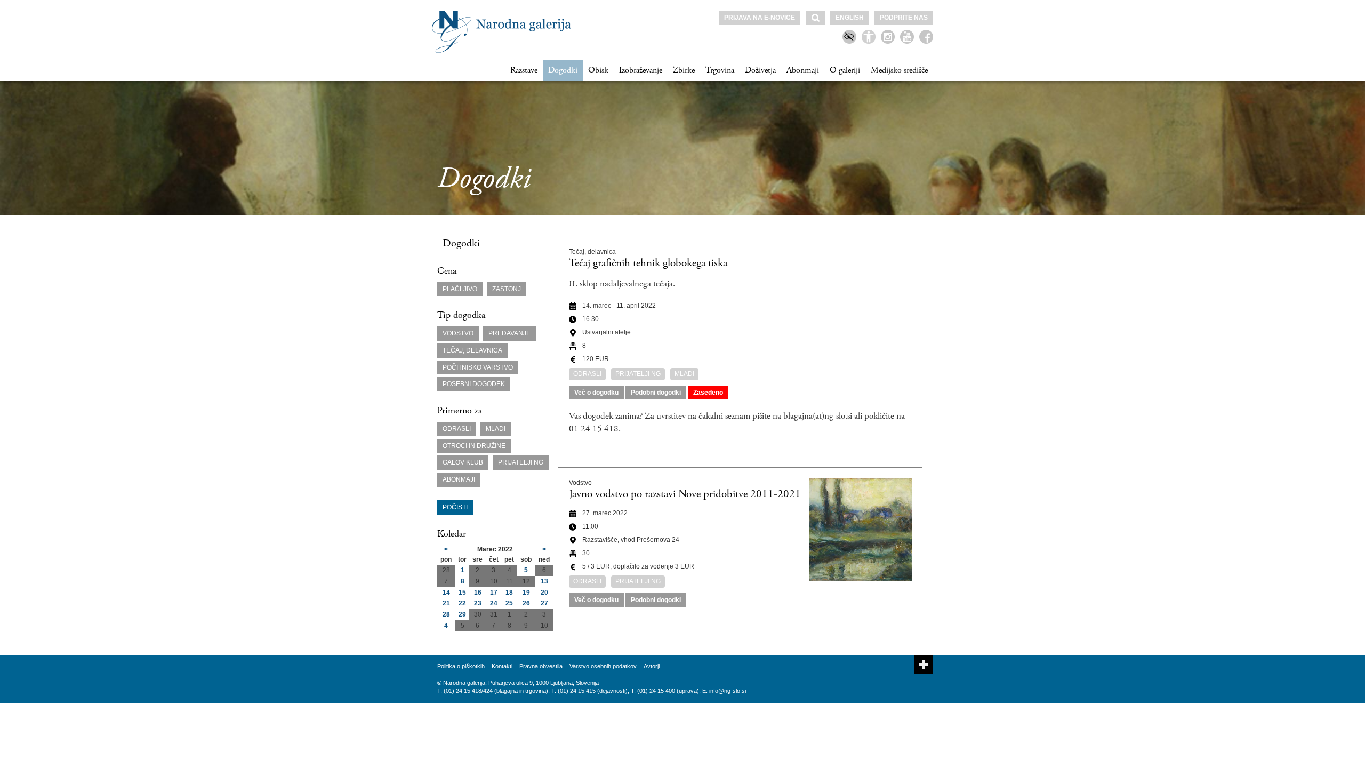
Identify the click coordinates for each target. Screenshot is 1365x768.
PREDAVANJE (509, 333)
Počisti (455, 507)
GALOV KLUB (463, 462)
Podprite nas (904, 17)
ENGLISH (850, 17)
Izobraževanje (640, 70)
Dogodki (562, 70)
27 (544, 603)
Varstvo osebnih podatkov (603, 666)
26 (526, 603)
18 (509, 592)
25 (509, 603)
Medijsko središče (899, 70)
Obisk (598, 70)
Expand (923, 664)
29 (462, 614)
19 (526, 592)
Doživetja (760, 70)
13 (544, 581)
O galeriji (845, 70)
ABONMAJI (459, 479)
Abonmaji (802, 70)
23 (477, 603)
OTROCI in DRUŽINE (474, 446)
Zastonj (506, 289)
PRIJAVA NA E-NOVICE (759, 17)
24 (493, 603)
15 (462, 592)
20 (544, 592)
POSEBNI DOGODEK (474, 384)
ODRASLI (457, 429)
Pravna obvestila (541, 666)
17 (493, 592)
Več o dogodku (596, 392)
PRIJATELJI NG (520, 462)
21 (446, 603)
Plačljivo (460, 289)
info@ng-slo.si (727, 690)
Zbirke (684, 70)
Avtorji (652, 666)
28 (446, 614)
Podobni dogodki (656, 392)
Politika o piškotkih (461, 666)
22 (462, 603)
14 (446, 592)
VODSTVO (458, 333)
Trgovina (719, 70)
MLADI (495, 429)
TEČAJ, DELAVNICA (472, 350)
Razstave (523, 70)
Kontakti (502, 666)
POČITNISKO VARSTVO (478, 367)
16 (477, 592)
